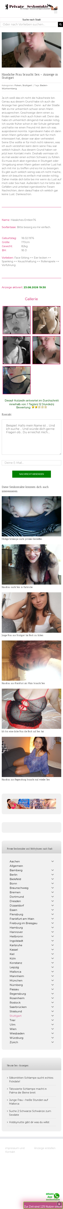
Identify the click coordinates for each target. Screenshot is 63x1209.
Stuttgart (27, 85)
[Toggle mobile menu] (56, 12)
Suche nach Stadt (31, 19)
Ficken (18, 85)
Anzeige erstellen (44, 1148)
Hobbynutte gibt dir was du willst (29, 1122)
